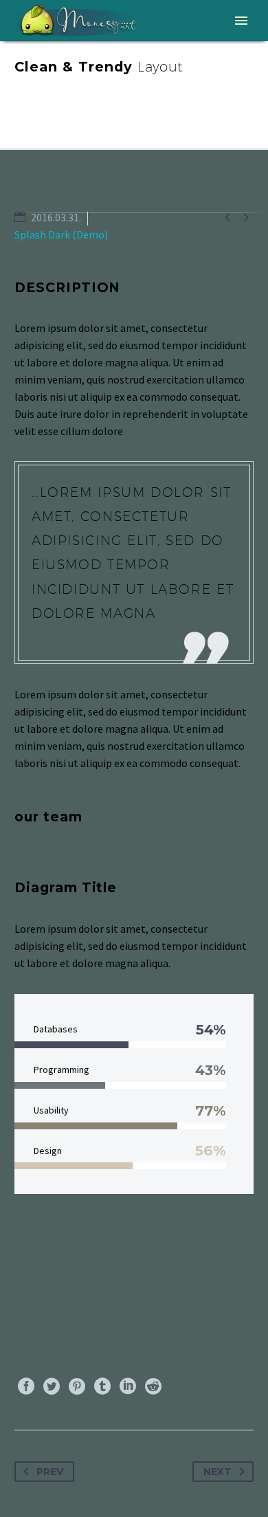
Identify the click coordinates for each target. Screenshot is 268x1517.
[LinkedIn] (128, 1386)
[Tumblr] (102, 1386)
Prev (49, 1471)
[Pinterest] (77, 1386)
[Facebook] (26, 1386)
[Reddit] (153, 1386)
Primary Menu (241, 20)
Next (217, 1471)
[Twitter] (51, 1386)
